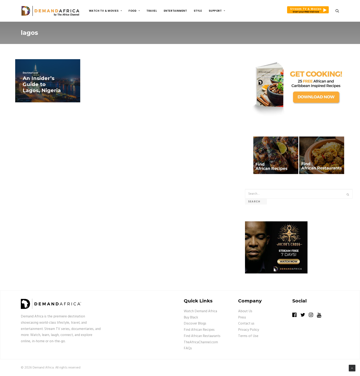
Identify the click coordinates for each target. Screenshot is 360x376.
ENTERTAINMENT (175, 11)
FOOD (132, 11)
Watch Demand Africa (200, 311)
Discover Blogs (195, 323)
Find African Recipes (199, 330)
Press (242, 317)
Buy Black (191, 317)
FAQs (188, 348)
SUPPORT (215, 11)
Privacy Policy (248, 330)
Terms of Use (248, 336)
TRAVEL (151, 11)
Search (256, 201)
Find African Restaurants (202, 336)
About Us (245, 311)
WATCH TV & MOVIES (104, 11)
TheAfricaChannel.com (201, 342)
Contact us (246, 323)
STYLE (198, 11)
